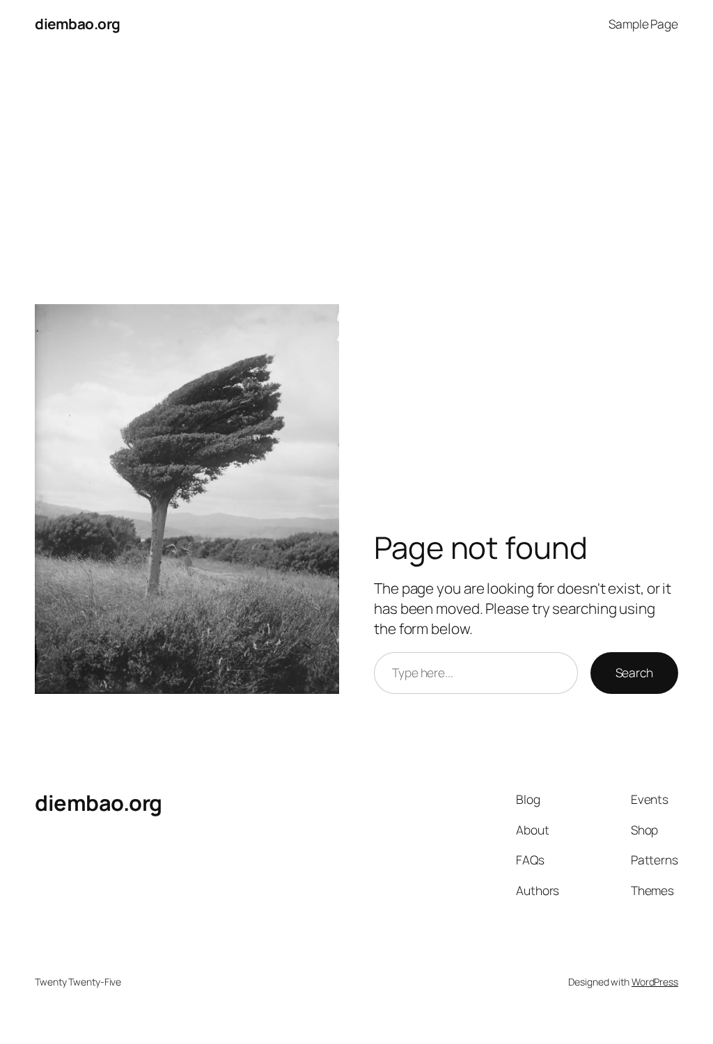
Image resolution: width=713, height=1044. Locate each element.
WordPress (655, 981)
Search (634, 672)
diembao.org (77, 23)
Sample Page (643, 23)
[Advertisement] (356, 158)
